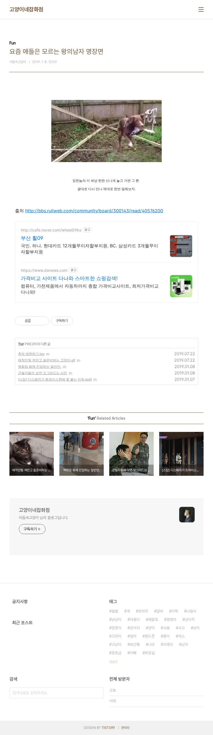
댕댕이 (171, 619)
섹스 (181, 636)
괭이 (166, 636)
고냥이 (116, 644)
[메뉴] (201, 9)
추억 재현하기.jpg (31, 354)
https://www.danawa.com (44, 270)
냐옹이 (191, 611)
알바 (159, 611)
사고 (181, 628)
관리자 (125, 728)
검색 (98, 693)
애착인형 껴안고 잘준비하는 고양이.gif (46, 360)
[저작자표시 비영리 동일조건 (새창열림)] (80, 321)
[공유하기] (35, 321)
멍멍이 (116, 628)
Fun (21, 344)
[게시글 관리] (42, 321)
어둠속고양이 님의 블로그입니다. (43, 517)
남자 (184, 644)
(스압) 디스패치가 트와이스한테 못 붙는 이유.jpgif (55, 379)
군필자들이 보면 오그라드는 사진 (42, 373)
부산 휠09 (32, 238)
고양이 (116, 636)
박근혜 (135, 644)
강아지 (135, 628)
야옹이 (135, 619)
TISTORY (108, 728)
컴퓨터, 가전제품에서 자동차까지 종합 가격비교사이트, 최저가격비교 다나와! (90, 289)
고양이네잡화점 (26, 9)
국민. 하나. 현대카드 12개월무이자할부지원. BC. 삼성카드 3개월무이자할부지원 (89, 249)
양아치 (143, 611)
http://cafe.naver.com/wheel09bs (51, 230)
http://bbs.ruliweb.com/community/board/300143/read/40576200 (94, 210)
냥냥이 (116, 619)
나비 (151, 644)
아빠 (133, 653)
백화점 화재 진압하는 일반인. (39, 366)
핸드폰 (150, 636)
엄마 (133, 636)
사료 (166, 628)
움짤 (114, 611)
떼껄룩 (153, 619)
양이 (151, 628)
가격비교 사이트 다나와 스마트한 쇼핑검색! (69, 278)
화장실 (150, 653)
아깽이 (168, 644)
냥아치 (190, 619)
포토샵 (116, 653)
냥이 (196, 628)
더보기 (113, 662)
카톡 (174, 611)
